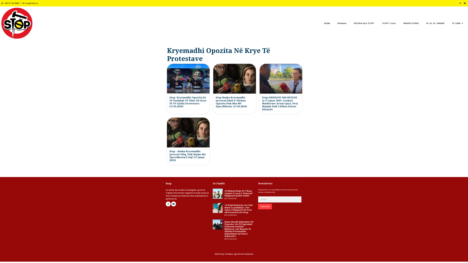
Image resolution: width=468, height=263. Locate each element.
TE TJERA (456, 23)
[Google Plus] (173, 204)
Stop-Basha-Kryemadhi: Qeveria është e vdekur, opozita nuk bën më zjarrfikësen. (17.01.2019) (231, 102)
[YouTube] (465, 3)
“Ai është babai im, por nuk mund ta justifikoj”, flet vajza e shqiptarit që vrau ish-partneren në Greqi (238, 209)
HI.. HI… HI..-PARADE (435, 23)
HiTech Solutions (245, 254)
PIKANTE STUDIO (411, 23)
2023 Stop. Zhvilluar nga (226, 254)
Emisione (341, 23)
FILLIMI (327, 23)
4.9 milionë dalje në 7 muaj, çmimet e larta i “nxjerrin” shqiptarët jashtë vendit (238, 193)
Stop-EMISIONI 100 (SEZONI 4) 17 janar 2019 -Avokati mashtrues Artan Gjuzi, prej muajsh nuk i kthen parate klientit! (280, 103)
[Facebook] (460, 3)
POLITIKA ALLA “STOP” (364, 23)
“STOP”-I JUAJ (389, 23)
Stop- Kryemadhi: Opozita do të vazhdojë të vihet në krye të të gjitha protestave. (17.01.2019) (187, 102)
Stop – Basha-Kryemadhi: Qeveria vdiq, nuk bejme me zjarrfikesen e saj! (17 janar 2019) (187, 156)
